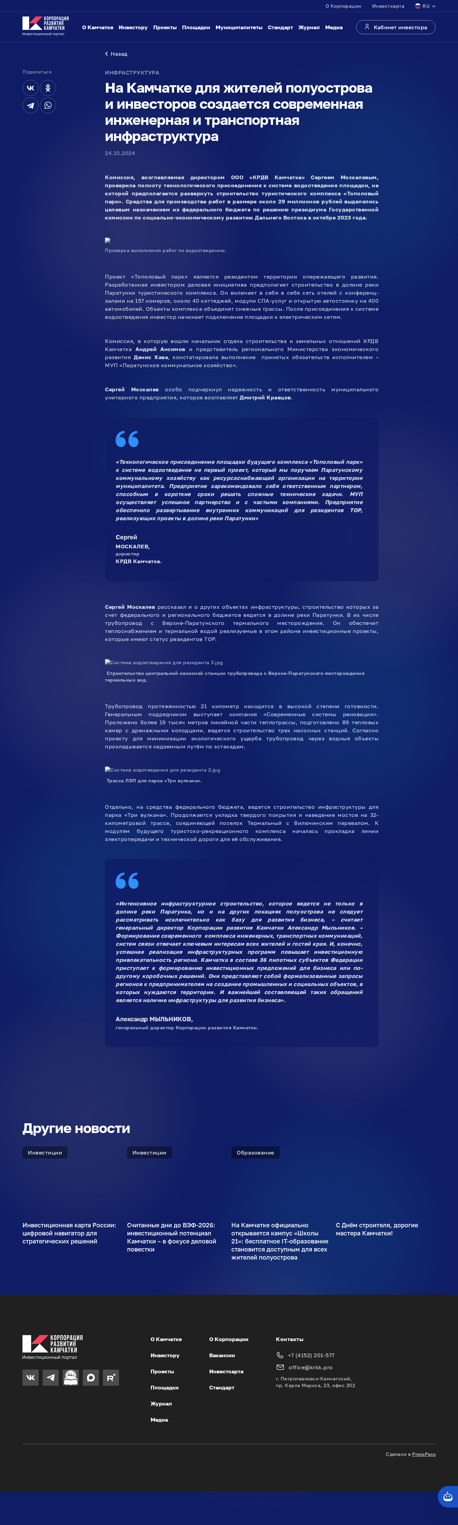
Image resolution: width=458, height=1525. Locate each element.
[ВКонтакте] (30, 88)
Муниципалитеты (239, 27)
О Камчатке (97, 27)
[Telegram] (30, 105)
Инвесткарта (388, 6)
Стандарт (280, 27)
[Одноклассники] (48, 88)
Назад (119, 53)
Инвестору (133, 27)
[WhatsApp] (48, 105)
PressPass (424, 1454)
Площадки (196, 27)
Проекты (165, 27)
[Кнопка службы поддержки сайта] (448, 1497)
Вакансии (222, 1355)
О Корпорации (343, 6)
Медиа (334, 27)
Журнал (309, 27)
